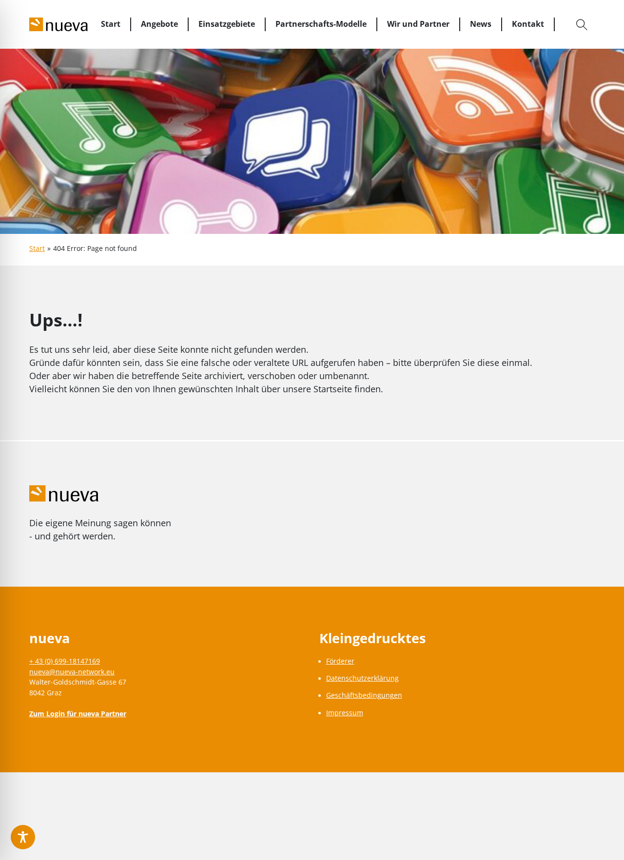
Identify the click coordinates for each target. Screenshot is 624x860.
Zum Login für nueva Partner (77, 713)
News (480, 24)
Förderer (340, 661)
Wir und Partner (418, 24)
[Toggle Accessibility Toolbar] (23, 837)
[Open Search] (582, 24)
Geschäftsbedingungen (364, 695)
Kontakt (528, 24)
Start (110, 24)
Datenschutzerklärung (362, 678)
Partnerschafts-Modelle (321, 24)
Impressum (344, 712)
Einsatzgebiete (226, 24)
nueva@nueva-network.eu (72, 672)
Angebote (159, 24)
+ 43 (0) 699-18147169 (64, 661)
